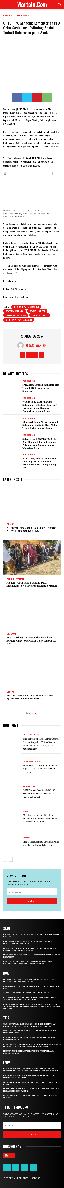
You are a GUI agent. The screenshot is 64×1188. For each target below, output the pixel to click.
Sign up (32, 901)
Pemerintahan (15, 579)
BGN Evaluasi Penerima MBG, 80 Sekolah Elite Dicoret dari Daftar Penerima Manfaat (39, 793)
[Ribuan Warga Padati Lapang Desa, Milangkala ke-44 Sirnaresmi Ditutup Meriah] (32, 557)
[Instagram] (29, 355)
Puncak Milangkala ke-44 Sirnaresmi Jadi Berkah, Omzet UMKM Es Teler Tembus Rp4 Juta (32, 640)
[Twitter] (27, 97)
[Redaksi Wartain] (21, 345)
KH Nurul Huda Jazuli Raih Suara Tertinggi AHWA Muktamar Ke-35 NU (31, 529)
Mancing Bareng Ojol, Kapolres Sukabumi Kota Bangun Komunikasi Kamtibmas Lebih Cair (40, 818)
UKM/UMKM (12, 634)
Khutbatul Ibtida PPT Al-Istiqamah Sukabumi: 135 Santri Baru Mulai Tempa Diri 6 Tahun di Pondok (40, 425)
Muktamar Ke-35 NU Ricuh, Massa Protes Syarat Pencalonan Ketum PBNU (30, 697)
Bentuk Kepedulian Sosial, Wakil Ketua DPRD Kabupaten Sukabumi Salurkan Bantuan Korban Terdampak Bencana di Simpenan (31, 1006)
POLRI (26, 811)
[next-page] (11, 859)
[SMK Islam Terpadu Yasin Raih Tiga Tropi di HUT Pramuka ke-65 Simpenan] (12, 386)
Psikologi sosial (40, 315)
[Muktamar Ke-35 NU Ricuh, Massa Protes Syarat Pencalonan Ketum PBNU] (32, 670)
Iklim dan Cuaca (32, 761)
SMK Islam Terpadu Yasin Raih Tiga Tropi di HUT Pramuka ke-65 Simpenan (40, 388)
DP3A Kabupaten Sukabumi (26, 307)
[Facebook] (17, 97)
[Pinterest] (37, 97)
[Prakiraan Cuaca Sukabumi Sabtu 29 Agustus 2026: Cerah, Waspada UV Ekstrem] (12, 767)
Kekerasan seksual (15, 311)
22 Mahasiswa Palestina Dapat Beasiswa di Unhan (26, 993)
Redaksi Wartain (35, 345)
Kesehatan (29, 786)
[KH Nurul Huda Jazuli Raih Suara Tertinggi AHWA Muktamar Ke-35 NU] (32, 502)
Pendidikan (23, 15)
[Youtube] (41, 355)
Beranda (8, 15)
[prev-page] (5, 859)
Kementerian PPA (37, 311)
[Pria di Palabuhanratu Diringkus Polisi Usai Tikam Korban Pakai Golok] (12, 842)
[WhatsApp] (47, 97)
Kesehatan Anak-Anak (16, 315)
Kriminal (28, 838)
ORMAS (10, 524)
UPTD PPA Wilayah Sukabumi (19, 319)
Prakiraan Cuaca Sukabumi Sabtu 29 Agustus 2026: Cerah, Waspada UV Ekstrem (40, 768)
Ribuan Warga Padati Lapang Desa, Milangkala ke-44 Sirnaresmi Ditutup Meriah (31, 584)
